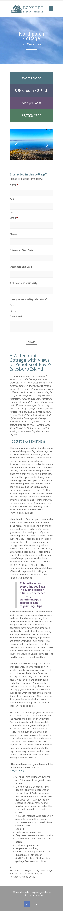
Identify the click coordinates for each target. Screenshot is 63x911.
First (12, 199)
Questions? (16, 316)
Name (14, 184)
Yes (14, 305)
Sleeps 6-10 (31, 102)
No (14, 310)
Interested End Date (21, 266)
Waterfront (31, 77)
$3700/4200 (31, 115)
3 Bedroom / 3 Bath (31, 90)
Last (12, 212)
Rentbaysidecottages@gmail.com (33, 892)
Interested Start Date (21, 250)
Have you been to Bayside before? (28, 299)
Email (14, 217)
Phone (14, 234)
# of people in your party (23, 283)
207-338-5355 (35, 895)
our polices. (41, 861)
